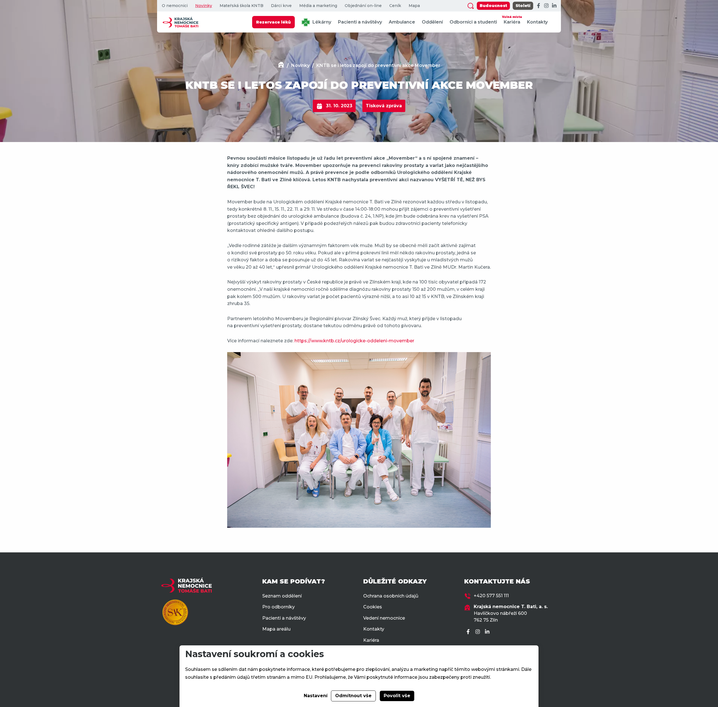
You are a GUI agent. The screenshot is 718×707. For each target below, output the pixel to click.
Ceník (395, 5)
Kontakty (537, 22)
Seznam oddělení (282, 596)
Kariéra (512, 20)
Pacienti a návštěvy (360, 22)
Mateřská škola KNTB (241, 5)
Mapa (414, 5)
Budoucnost (493, 5)
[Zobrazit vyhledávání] (470, 6)
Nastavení (316, 695)
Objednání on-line (363, 5)
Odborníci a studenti (473, 22)
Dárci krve (281, 5)
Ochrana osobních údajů (390, 596)
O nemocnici (175, 5)
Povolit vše (397, 695)
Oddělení (432, 22)
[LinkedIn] (554, 6)
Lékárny (321, 22)
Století (523, 5)
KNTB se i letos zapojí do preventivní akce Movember (378, 65)
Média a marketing (318, 5)
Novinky (203, 5)
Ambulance (402, 22)
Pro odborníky (278, 607)
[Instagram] (546, 6)
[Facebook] (538, 6)
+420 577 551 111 (491, 595)
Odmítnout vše (353, 695)
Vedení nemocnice (384, 618)
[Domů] (281, 65)
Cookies (372, 607)
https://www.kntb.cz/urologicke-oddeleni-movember (354, 340)
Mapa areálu (276, 629)
